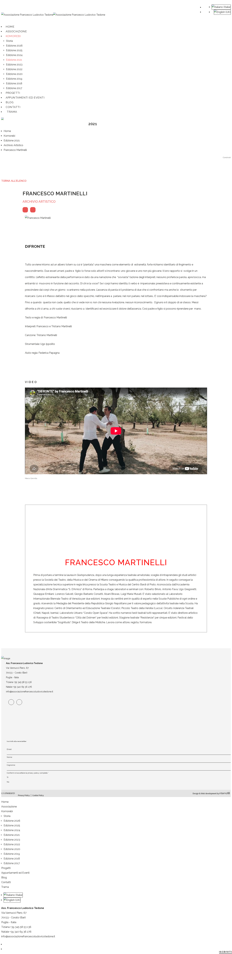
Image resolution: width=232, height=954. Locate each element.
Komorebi (13, 36)
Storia (9, 40)
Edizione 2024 (14, 55)
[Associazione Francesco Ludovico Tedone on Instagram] (19, 702)
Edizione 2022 (14, 69)
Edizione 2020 (14, 73)
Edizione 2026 (14, 45)
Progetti (6, 868)
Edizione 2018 (12, 858)
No (8, 782)
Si (7, 777)
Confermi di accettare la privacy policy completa (28, 773)
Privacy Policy (24, 795)
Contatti (13, 107)
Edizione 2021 (14, 59)
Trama (12, 111)
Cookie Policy (38, 795)
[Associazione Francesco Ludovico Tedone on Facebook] (11, 702)
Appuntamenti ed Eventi (25, 97)
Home (5, 801)
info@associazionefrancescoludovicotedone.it (29, 691)
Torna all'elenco (13, 180)
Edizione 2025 (14, 50)
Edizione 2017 (12, 863)
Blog (4, 877)
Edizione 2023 (14, 64)
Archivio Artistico (39, 201)
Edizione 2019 (14, 78)
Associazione (9, 806)
